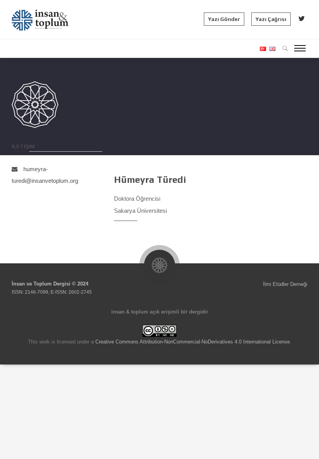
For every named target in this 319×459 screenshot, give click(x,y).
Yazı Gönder (224, 19)
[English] (271, 49)
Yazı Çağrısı (271, 19)
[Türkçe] (262, 49)
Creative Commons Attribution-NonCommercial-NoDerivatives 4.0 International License (192, 342)
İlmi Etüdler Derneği (285, 284)
